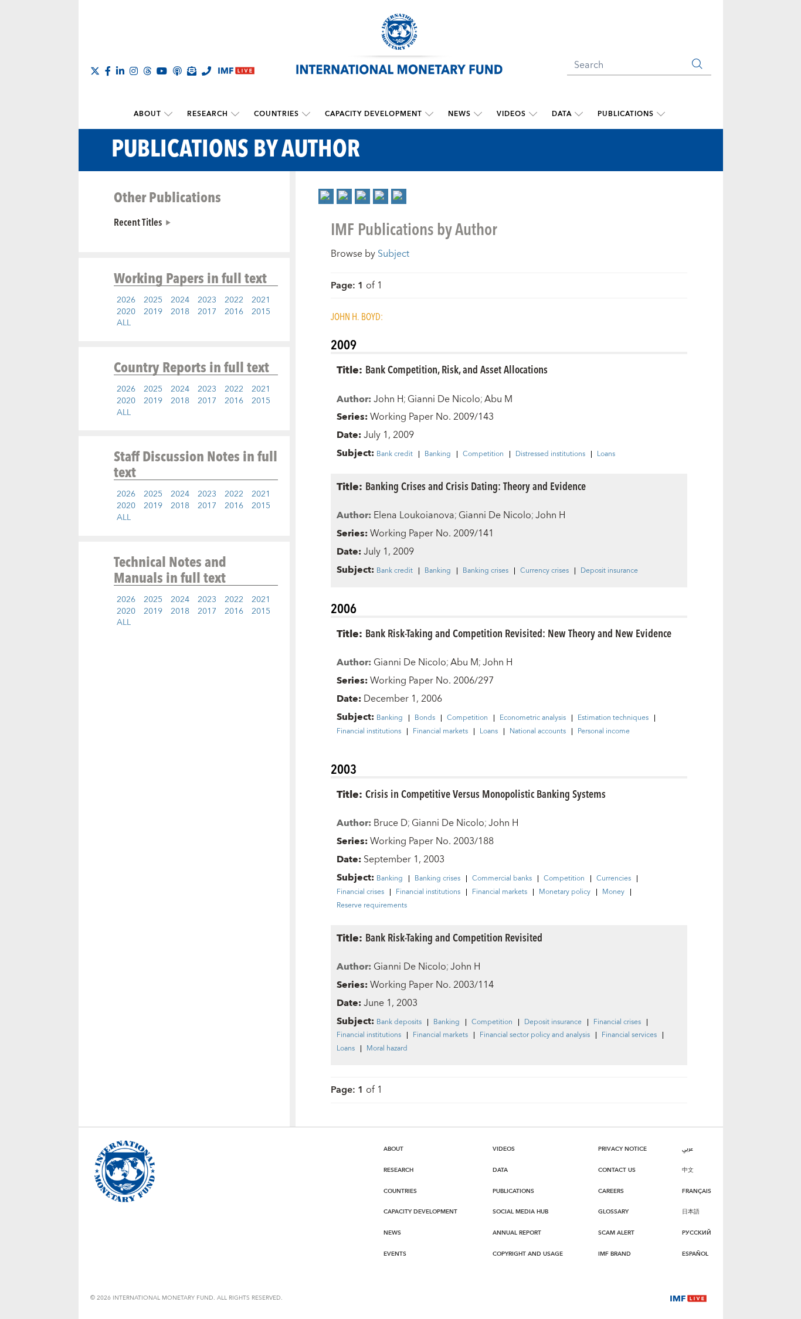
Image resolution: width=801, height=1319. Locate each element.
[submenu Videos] (533, 114)
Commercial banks (502, 878)
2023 (207, 300)
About (147, 114)
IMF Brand (614, 1254)
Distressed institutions (550, 454)
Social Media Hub (520, 1211)
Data (562, 114)
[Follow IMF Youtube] (162, 71)
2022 (234, 300)
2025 (153, 300)
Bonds (425, 718)
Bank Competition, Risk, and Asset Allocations (456, 369)
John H (388, 399)
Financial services (629, 1035)
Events (394, 1254)
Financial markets (440, 731)
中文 (688, 1170)
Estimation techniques (613, 718)
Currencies (613, 878)
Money (613, 892)
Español (695, 1254)
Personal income (604, 731)
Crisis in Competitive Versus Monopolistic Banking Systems (485, 793)
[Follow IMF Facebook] (108, 71)
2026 (126, 300)
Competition (483, 454)
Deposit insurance (609, 570)
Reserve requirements (372, 905)
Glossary (613, 1211)
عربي (687, 1149)
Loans (606, 454)
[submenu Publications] (661, 114)
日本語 (691, 1211)
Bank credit (394, 454)
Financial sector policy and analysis (535, 1035)
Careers (611, 1191)
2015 (261, 312)
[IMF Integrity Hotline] (206, 71)
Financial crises (360, 892)
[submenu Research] (235, 114)
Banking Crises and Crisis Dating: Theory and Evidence (475, 486)
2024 (180, 300)
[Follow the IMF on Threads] (147, 71)
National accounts (538, 731)
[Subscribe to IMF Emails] (191, 71)
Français (696, 1191)
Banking (438, 454)
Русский (696, 1233)
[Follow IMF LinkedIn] (120, 71)
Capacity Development (373, 114)
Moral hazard (387, 1048)
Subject (393, 254)
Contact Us (617, 1170)
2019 (153, 312)
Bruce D (391, 823)
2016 (234, 312)
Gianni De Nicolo (444, 399)
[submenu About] (168, 114)
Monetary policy (564, 892)
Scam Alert (616, 1233)
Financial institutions (369, 731)
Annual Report (517, 1233)
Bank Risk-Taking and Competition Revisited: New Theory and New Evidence (518, 633)
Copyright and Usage (528, 1254)
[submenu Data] (579, 114)
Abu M (498, 399)
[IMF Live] (688, 1297)
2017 (207, 312)
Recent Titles (138, 221)
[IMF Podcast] (177, 71)
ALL (124, 323)
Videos (511, 114)
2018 (180, 312)
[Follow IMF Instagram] (134, 71)
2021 (261, 300)
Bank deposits (399, 1022)
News (459, 114)
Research (207, 114)
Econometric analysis (533, 718)
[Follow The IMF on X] (95, 71)
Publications (626, 114)
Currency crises (544, 570)
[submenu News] (478, 114)
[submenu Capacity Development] (429, 114)
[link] (326, 196)
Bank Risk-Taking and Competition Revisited (453, 937)
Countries (276, 114)
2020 (126, 312)
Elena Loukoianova (414, 515)
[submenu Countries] (306, 114)
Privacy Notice (622, 1149)
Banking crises (485, 570)
